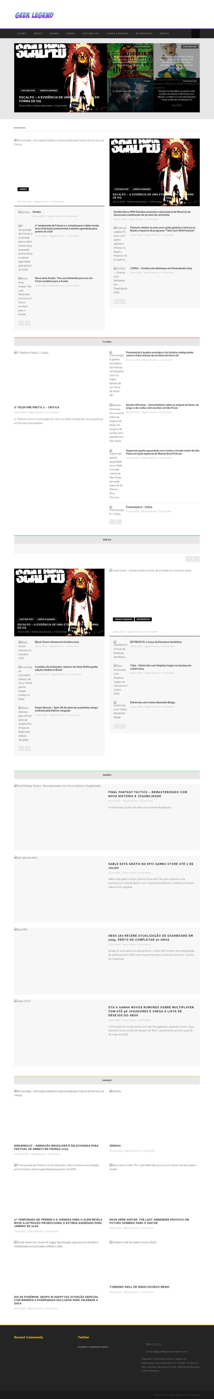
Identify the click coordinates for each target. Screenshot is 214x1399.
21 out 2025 (176, 105)
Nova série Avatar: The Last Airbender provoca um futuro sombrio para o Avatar (149, 1221)
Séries (38, 33)
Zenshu (36, 212)
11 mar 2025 (40, 236)
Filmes (22, 33)
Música (164, 33)
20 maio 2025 (133, 360)
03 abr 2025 (119, 631)
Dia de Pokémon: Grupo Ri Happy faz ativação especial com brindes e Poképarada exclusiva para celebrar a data (56, 1300)
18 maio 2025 (132, 412)
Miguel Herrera (41, 201)
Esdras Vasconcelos (43, 105)
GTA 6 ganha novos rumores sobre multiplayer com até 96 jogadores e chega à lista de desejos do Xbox (151, 1011)
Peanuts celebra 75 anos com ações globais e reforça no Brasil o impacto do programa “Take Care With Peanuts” (177, 95)
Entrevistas (144, 33)
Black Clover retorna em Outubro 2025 (57, 642)
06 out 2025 (41, 646)
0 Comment (60, 105)
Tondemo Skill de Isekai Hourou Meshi (139, 1286)
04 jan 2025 (136, 673)
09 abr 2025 (41, 715)
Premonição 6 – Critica (139, 507)
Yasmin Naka (128, 872)
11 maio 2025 (132, 511)
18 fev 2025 (19, 1308)
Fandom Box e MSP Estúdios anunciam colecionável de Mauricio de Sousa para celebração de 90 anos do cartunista (176, 62)
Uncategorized (142, 47)
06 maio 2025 (24, 201)
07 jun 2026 (25, 105)
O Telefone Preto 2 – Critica (130, 91)
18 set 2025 (135, 272)
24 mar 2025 (38, 216)
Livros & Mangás (117, 33)
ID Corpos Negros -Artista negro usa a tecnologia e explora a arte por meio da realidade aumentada (130, 60)
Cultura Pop (90, 33)
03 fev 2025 (136, 646)
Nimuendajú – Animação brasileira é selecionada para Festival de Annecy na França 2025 (56, 196)
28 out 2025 (177, 73)
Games (70, 33)
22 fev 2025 (40, 285)
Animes (54, 33)
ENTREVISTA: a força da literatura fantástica (156, 642)
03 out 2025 (114, 801)
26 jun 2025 (114, 872)
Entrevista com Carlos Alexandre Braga (152, 702)
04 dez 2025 (130, 70)
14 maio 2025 (132, 458)
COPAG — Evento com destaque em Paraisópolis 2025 (161, 268)
